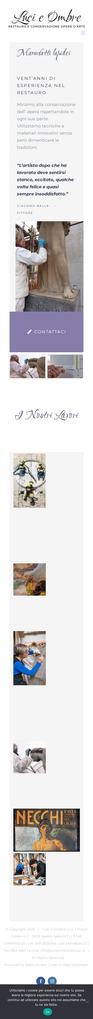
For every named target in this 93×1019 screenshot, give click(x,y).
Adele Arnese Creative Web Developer (56, 965)
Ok (48, 1012)
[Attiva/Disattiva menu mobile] (83, 32)
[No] (87, 1001)
